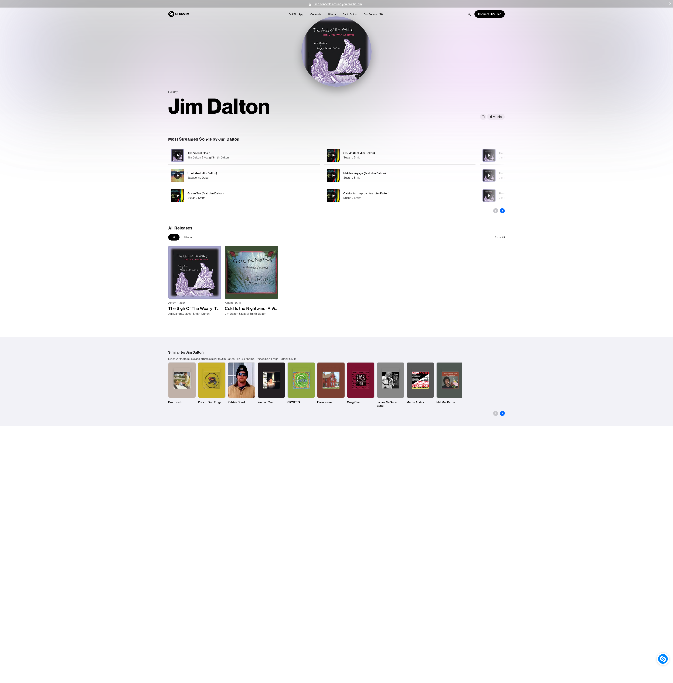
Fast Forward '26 (373, 14)
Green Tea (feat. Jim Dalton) (206, 193)
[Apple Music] (174, 320)
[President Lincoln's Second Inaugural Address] (489, 195)
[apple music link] (496, 117)
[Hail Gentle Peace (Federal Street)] (489, 155)
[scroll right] (502, 210)
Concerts (315, 14)
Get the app (296, 14)
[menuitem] (296, 14)
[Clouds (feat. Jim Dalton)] (399, 155)
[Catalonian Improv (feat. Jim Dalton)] (399, 195)
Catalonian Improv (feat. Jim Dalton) (366, 193)
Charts (332, 14)
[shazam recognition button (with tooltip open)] (663, 659)
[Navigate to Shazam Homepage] (178, 14)
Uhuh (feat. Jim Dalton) (202, 173)
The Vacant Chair (199, 153)
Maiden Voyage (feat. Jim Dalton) (364, 173)
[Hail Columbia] (489, 175)
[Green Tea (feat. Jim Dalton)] (244, 195)
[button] (670, 3)
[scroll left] (495, 210)
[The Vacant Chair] (244, 155)
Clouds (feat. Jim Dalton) (359, 153)
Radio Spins (350, 14)
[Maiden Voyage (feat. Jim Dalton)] (399, 175)
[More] (297, 155)
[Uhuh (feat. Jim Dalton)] (244, 175)
